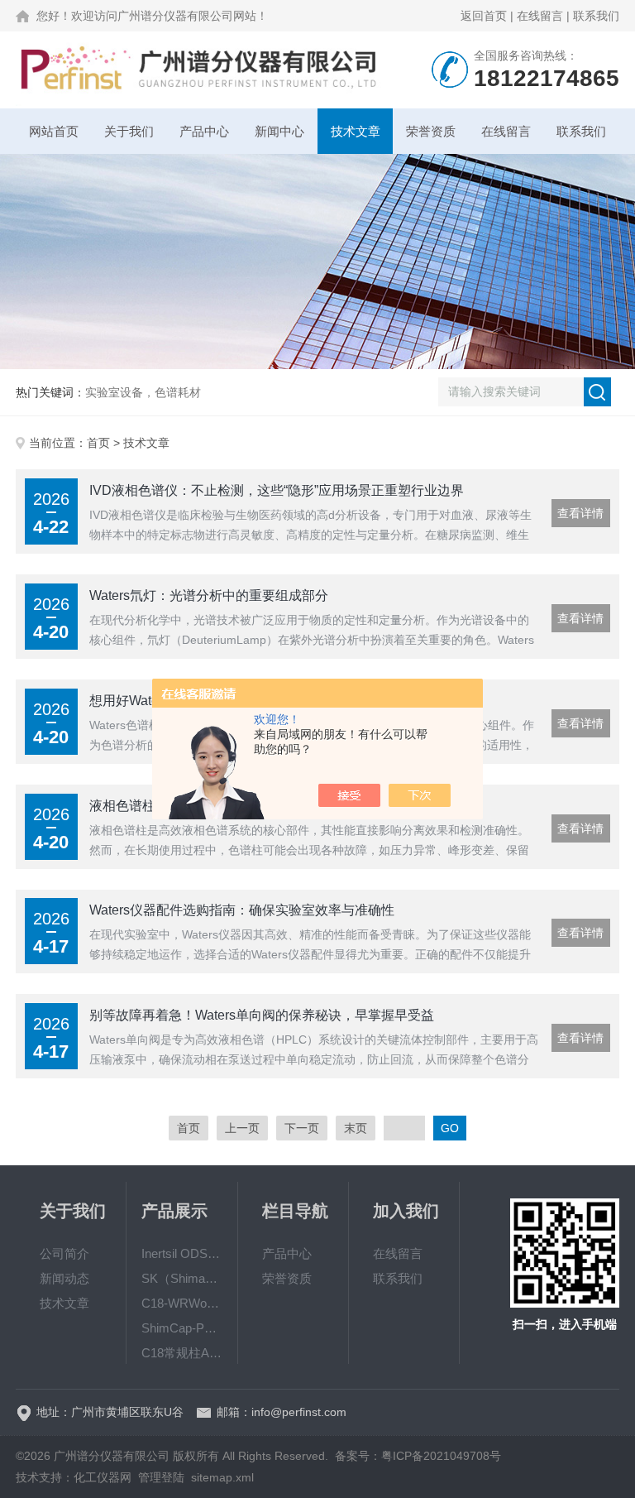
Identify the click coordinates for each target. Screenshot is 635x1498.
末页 (355, 1128)
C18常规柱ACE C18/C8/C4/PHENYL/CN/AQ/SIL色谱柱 (181, 1353)
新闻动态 (64, 1278)
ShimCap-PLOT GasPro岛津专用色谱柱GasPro (181, 1328)
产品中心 (204, 131)
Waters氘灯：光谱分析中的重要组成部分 (208, 595)
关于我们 (129, 131)
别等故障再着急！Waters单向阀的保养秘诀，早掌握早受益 (261, 1015)
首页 (98, 442)
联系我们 (596, 15)
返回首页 (484, 15)
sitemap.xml (222, 1477)
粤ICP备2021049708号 (441, 1455)
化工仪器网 (102, 1477)
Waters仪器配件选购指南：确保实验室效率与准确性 (241, 910)
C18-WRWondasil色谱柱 (181, 1303)
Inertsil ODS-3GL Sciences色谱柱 (181, 1253)
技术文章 (355, 131)
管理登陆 (161, 1477)
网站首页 (54, 131)
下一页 (301, 1128)
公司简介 (64, 1253)
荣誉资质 (431, 131)
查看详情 (580, 513)
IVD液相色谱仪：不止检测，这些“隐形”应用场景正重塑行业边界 (276, 490)
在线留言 (540, 15)
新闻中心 (279, 131)
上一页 (242, 1128)
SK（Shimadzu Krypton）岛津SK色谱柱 (181, 1278)
